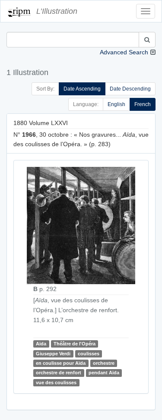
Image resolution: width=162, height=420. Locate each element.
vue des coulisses (56, 382)
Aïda (41, 343)
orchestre (103, 363)
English (116, 104)
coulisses (88, 353)
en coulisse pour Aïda (61, 363)
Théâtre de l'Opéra (74, 343)
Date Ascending (82, 89)
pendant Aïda (104, 372)
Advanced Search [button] (124, 52)
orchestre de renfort (58, 372)
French (142, 104)
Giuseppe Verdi (53, 353)
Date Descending (130, 89)
